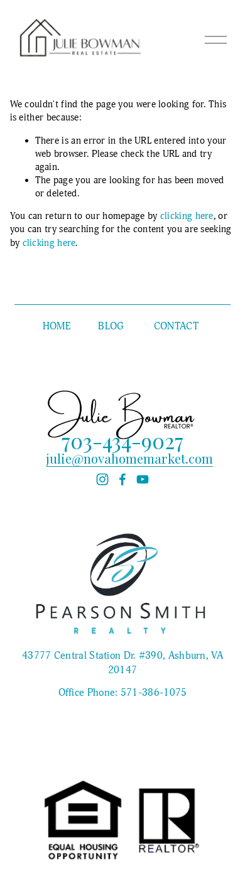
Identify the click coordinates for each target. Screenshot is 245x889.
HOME (56, 326)
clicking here (187, 216)
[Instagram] (102, 479)
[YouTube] (142, 479)
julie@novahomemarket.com (129, 458)
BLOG (110, 326)
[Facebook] (122, 479)
